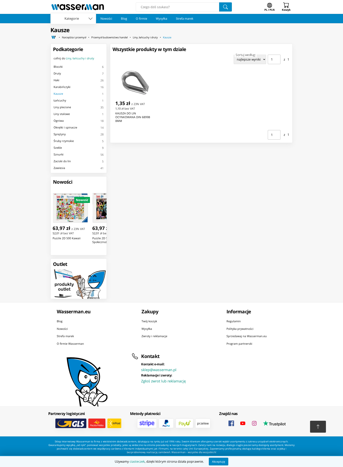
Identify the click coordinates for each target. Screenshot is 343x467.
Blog (124, 18)
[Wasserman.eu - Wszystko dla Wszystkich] (77, 7)
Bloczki (58, 67)
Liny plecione (62, 107)
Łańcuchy (60, 100)
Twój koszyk (149, 321)
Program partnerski (239, 343)
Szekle (58, 148)
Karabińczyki (62, 87)
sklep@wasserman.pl (158, 370)
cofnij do (74, 58)
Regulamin (233, 321)
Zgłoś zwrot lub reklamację (163, 381)
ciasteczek (137, 461)
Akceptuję (218, 461)
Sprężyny (60, 134)
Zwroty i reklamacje (154, 336)
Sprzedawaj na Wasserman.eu (246, 336)
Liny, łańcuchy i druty (145, 37)
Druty (57, 73)
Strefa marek (184, 18)
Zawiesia (59, 168)
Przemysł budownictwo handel (109, 37)
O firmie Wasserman (70, 343)
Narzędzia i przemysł (74, 37)
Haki (56, 80)
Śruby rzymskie (64, 141)
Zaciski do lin (62, 161)
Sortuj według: (246, 55)
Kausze (167, 37)
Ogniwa (59, 121)
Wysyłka (161, 18)
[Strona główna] (53, 37)
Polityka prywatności (239, 328)
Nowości (106, 18)
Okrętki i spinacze (65, 127)
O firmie (141, 18)
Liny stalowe (62, 114)
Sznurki (59, 154)
